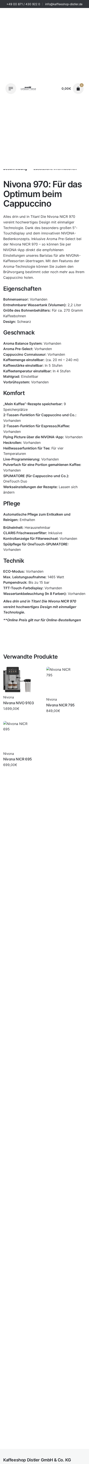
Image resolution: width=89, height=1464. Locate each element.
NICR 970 (67, 216)
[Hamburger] (10, 88)
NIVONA (67, 233)
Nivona (32, 1450)
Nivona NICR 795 (60, 705)
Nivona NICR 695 (17, 759)
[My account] (54, 88)
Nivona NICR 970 (39, 1446)
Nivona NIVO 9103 (18, 703)
